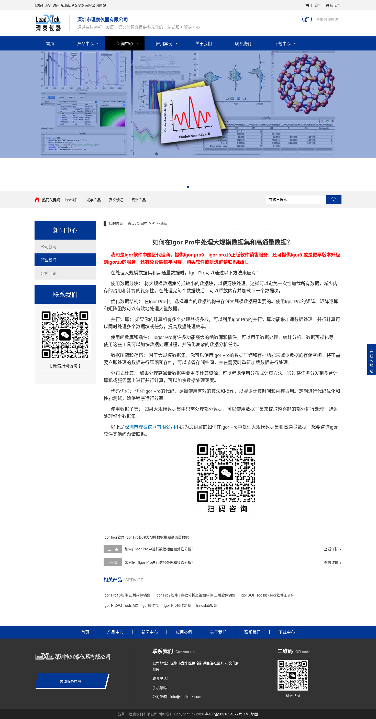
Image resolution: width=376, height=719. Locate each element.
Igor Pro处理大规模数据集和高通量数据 (157, 537)
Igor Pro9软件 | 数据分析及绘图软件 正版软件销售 (196, 595)
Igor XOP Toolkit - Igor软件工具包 (267, 595)
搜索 (333, 199)
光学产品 (93, 199)
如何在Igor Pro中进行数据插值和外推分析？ (160, 548)
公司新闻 (48, 246)
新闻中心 (125, 43)
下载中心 (282, 43)
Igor (107, 537)
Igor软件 (71, 199)
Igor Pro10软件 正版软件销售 (127, 595)
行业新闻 (48, 259)
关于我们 (313, 5)
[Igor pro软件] (188, 156)
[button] (188, 187)
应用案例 (164, 43)
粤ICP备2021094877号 (223, 713)
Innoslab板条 (206, 605)
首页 (50, 43)
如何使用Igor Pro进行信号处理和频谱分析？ (160, 562)
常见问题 (48, 273)
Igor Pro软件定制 (177, 605)
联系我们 (333, 5)
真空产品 (138, 199)
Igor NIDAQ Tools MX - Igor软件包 (131, 605)
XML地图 (250, 713)
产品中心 (85, 43)
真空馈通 (116, 199)
